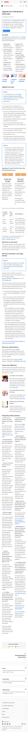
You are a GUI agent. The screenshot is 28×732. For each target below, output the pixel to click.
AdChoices (5, 729)
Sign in (25, 1)
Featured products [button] (5, 717)
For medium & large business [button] (7, 705)
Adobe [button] (3, 714)
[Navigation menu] (2, 2)
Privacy (16, 726)
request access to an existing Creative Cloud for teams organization (12, 96)
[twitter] (7, 724)
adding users (8, 280)
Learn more (13, 239)
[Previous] (8, 657)
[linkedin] (9, 724)
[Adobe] (6, 2)
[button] (21, 2)
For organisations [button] (5, 708)
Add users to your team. (14, 81)
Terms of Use (20, 726)
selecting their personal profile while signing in (20, 521)
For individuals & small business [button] (8, 702)
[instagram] (5, 724)
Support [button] (3, 711)
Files (22, 460)
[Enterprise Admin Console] (26, 6)
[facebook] (2, 724)
